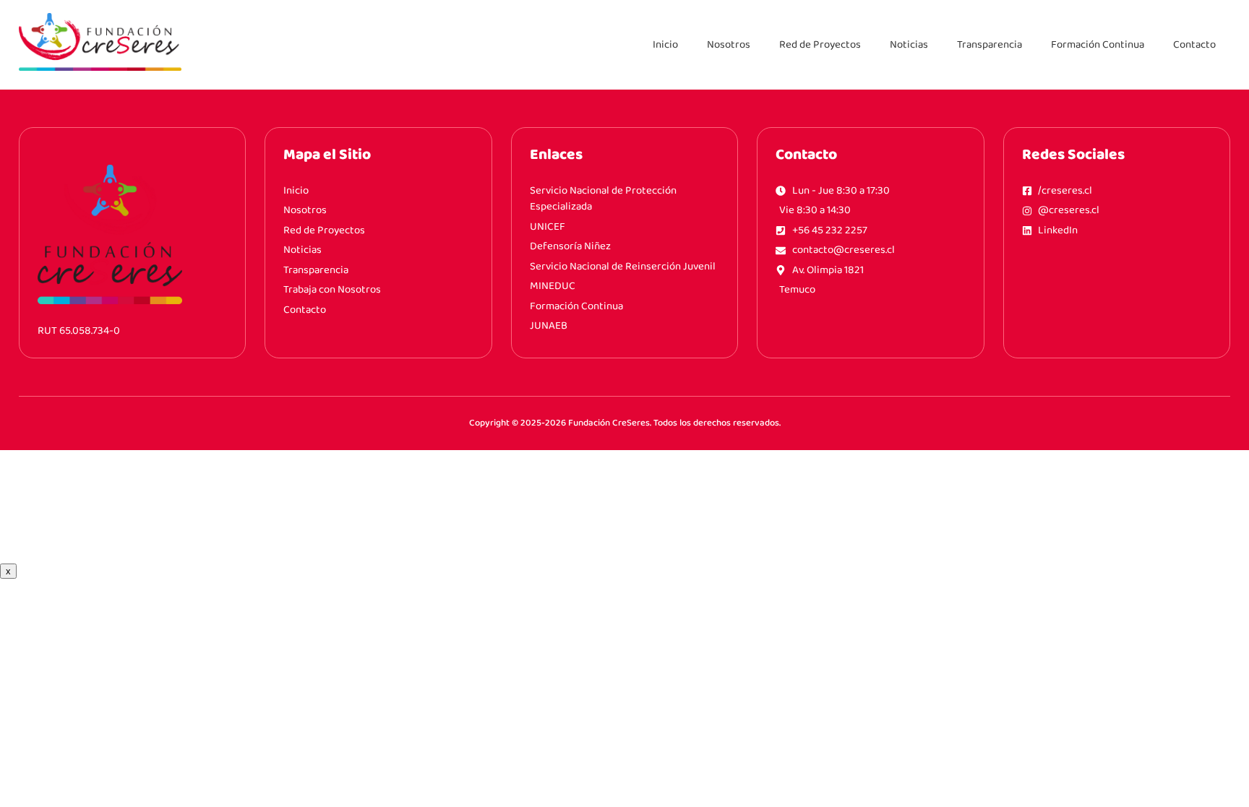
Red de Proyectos (820, 44)
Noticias (909, 44)
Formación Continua (1097, 44)
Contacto (1194, 44)
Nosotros (728, 44)
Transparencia (989, 44)
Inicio (665, 44)
